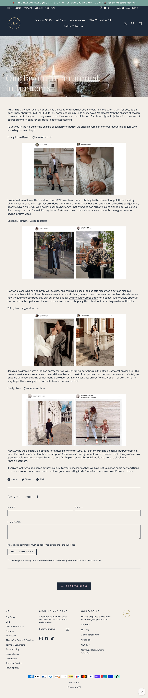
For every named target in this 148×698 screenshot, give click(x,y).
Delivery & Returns (15, 626)
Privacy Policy (67, 560)
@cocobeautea (38, 221)
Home (9, 7)
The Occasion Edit (100, 20)
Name (12, 507)
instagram (112, 301)
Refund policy (12, 667)
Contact (38, 7)
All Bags (61, 20)
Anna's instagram (17, 461)
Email (79, 507)
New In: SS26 (43, 20)
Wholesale (11, 635)
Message (14, 521)
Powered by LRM (74, 687)
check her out (70, 381)
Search (17, 7)
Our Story (10, 617)
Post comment (22, 551)
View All (28, 7)
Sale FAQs (50, 7)
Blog (15, 65)
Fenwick (10, 631)
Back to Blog (76, 586)
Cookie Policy (12, 654)
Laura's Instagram (89, 210)
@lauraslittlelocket (42, 137)
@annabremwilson (34, 388)
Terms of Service (86, 560)
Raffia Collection (74, 26)
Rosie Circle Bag (87, 471)
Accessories (77, 20)
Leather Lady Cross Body (83, 297)
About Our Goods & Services (20, 640)
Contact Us (11, 658)
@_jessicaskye (30, 308)
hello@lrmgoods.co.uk (97, 619)
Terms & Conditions (15, 644)
